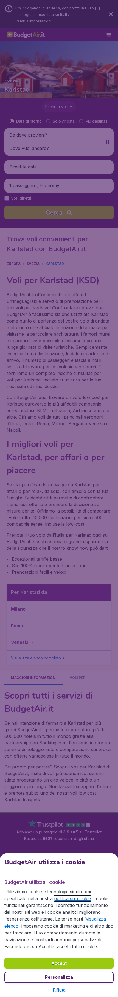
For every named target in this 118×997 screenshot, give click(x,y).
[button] (59, 990)
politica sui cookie (72, 898)
